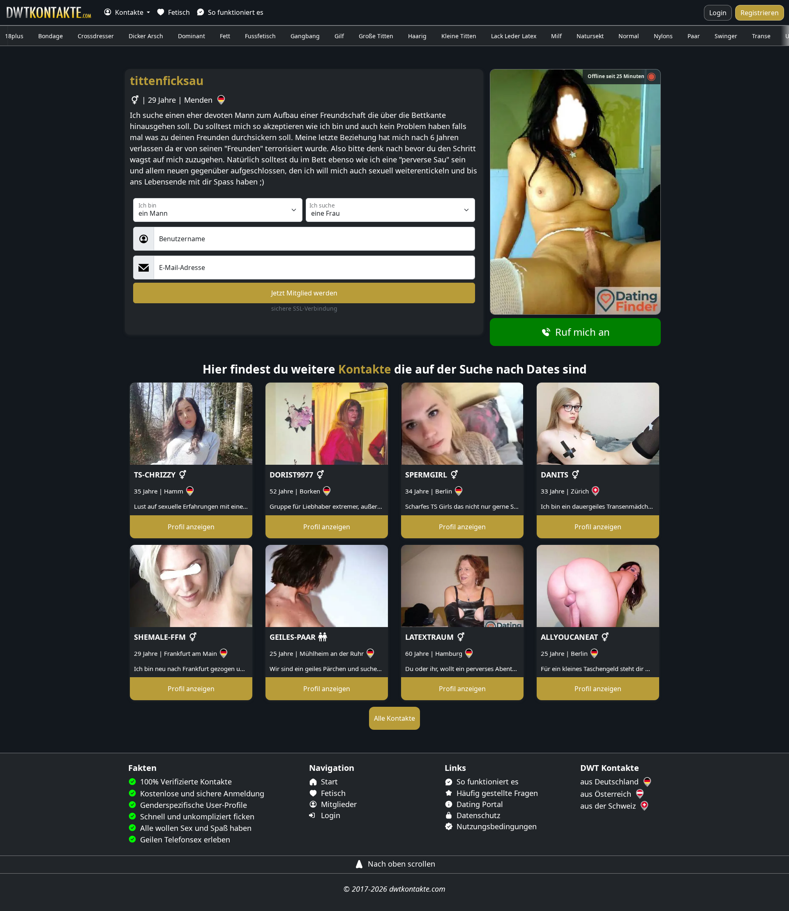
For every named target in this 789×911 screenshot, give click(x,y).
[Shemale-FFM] (191, 585)
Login (718, 12)
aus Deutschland (610, 781)
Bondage (50, 36)
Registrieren (760, 12)
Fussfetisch (260, 36)
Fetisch (178, 12)
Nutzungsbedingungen (495, 826)
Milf (556, 36)
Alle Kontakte (394, 718)
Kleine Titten (458, 36)
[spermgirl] (462, 423)
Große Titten (376, 36)
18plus (14, 36)
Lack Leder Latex (513, 36)
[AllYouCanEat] (598, 585)
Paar (693, 36)
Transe (761, 36)
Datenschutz (477, 815)
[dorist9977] (326, 423)
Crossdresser (96, 36)
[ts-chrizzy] (191, 423)
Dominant (191, 36)
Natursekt (590, 36)
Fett (225, 36)
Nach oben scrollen (400, 864)
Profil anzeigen (191, 526)
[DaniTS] (598, 423)
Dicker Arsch (146, 36)
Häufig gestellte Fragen (496, 793)
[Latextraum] (462, 585)
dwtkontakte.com (417, 889)
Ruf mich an (581, 332)
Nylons (663, 36)
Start (328, 781)
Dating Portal (478, 804)
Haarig (417, 36)
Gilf (339, 36)
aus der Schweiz (609, 806)
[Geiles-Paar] (326, 585)
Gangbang (305, 36)
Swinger (726, 36)
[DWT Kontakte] (49, 12)
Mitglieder (338, 804)
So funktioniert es (234, 12)
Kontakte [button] (129, 12)
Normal (628, 36)
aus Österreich (606, 794)
